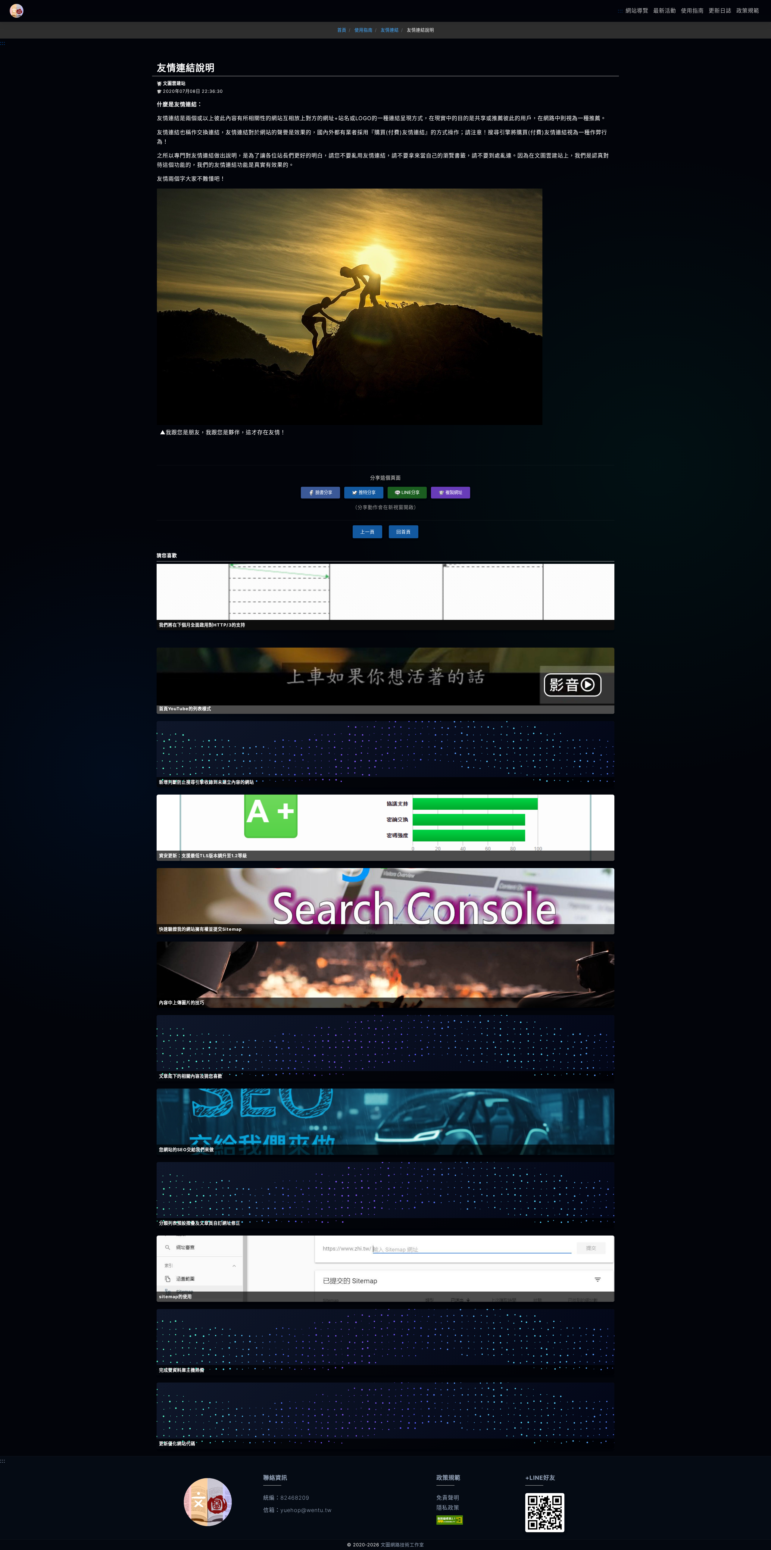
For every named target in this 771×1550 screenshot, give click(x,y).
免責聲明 (447, 1498)
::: (620, 11)
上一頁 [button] (367, 532)
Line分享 (410, 492)
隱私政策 (447, 1508)
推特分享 (367, 492)
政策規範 (747, 11)
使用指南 (692, 11)
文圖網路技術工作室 (402, 1545)
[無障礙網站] (449, 1520)
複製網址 (453, 492)
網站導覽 (637, 11)
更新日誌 (720, 11)
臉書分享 (323, 492)
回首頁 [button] (403, 532)
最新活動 (664, 11)
